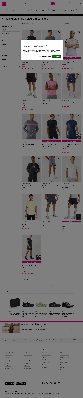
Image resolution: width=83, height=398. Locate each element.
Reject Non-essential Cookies (45, 56)
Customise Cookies (26, 56)
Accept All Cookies (56, 56)
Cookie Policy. (42, 46)
